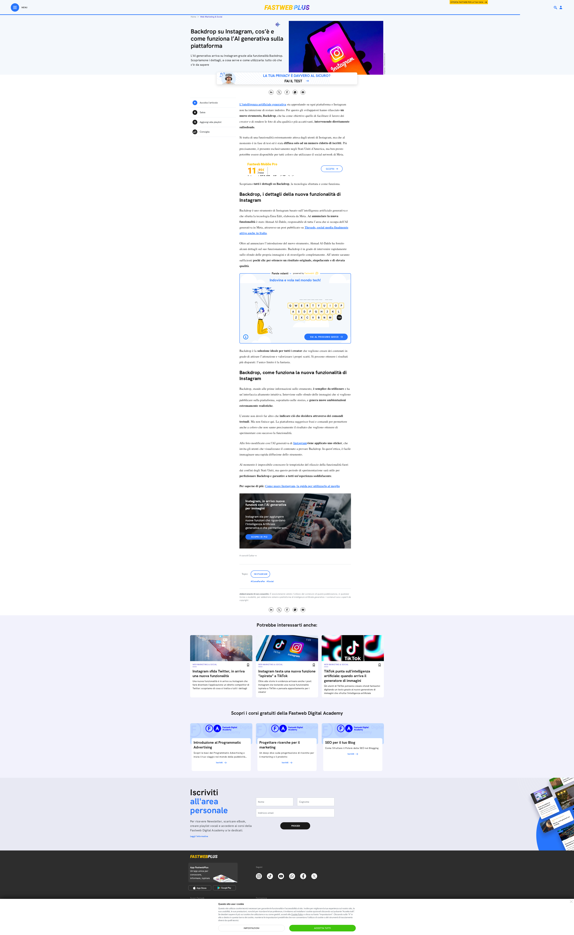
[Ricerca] (555, 7)
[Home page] (287, 7)
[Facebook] (303, 876)
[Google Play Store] (224, 887)
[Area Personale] (560, 7)
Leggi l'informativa (199, 836)
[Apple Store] (199, 887)
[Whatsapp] (292, 876)
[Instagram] (259, 876)
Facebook (287, 92)
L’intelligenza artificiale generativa (262, 104)
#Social (270, 581)
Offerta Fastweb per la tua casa (466, 2)
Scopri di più (259, 537)
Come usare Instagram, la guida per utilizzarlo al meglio (302, 486)
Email (302, 92)
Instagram (300, 443)
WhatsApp (295, 92)
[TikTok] (270, 876)
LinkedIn (271, 92)
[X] (314, 876)
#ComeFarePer (258, 581)
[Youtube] (281, 876)
